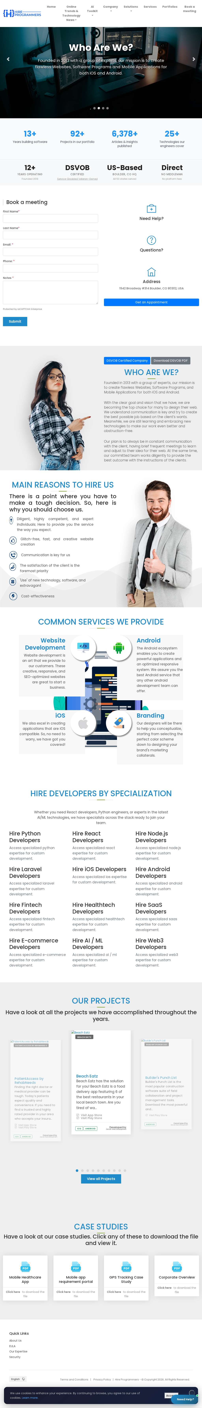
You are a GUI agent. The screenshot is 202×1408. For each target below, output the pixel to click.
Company (110, 7)
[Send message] (190, 1377)
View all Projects (101, 1178)
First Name (11, 211)
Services (150, 7)
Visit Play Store (27, 1127)
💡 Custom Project (144, 1347)
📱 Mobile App (141, 1337)
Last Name (11, 228)
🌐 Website (164, 1337)
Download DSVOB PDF (171, 360)
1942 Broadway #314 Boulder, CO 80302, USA (151, 288)
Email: (8, 245)
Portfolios (169, 7)
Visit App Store (27, 1125)
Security (15, 1357)
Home (52, 7)
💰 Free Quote (173, 1347)
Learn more (30, 1398)
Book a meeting (189, 9)
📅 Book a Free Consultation (161, 1360)
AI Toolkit (92, 9)
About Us (15, 1341)
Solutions (131, 7)
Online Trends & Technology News (71, 13)
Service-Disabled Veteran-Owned (77, 179)
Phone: (9, 261)
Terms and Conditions (74, 1379)
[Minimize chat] (185, 1303)
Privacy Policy (102, 1379)
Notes (8, 278)
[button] (8, 59)
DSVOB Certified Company (127, 360)
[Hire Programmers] (22, 13)
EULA (12, 1346)
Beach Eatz (87, 1076)
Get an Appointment (151, 302)
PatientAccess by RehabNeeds (29, 1080)
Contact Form (180, 1385)
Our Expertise (18, 1351)
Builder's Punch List (161, 1077)
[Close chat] (192, 1303)
